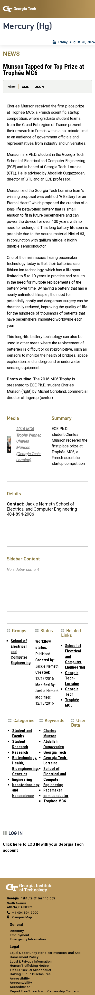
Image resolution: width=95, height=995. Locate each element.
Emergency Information (28, 939)
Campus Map (22, 917)
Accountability (21, 982)
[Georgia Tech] (29, 887)
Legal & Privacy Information (31, 961)
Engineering (22, 779)
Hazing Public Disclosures (30, 974)
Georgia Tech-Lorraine (72, 678)
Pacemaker (52, 790)
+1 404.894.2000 (25, 912)
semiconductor (55, 795)
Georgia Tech (54, 752)
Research (20, 752)
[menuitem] (47, 932)
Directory (17, 931)
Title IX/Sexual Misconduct (30, 970)
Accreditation (20, 987)
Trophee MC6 (54, 801)
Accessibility (20, 978)
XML (25, 87)
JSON (39, 87)
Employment (19, 935)
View (12, 87)
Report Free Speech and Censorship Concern (44, 991)
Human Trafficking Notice (29, 965)
